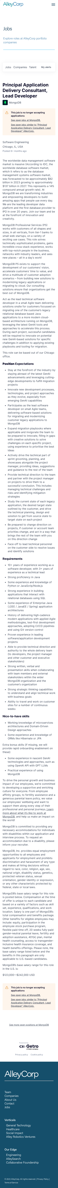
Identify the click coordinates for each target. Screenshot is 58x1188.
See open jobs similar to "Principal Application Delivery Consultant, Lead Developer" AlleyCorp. (31, 127)
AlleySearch (13, 1159)
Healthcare (12, 1129)
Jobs (7, 1107)
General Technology (18, 1125)
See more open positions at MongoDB (29, 1024)
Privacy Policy (43, 1179)
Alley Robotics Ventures (20, 1137)
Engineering (13, 1155)
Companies (12, 1096)
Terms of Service (11, 1183)
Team (8, 1092)
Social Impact (14, 1133)
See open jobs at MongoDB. (26, 120)
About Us (10, 1100)
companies (20, 67)
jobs (8, 67)
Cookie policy (37, 1054)
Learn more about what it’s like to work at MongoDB (28, 813)
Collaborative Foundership (22, 1162)
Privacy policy (21, 1054)
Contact (9, 1103)
